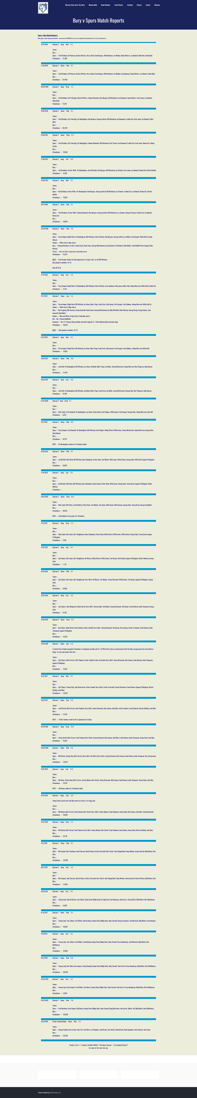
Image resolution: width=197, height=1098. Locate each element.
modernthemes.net (55, 1092)
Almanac (157, 5)
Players (139, 5)
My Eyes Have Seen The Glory (75, 5)
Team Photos (118, 5)
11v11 (80, 1045)
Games (148, 5)
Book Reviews (105, 5)
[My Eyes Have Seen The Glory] (43, 13)
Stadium (130, 5)
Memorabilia (93, 5)
